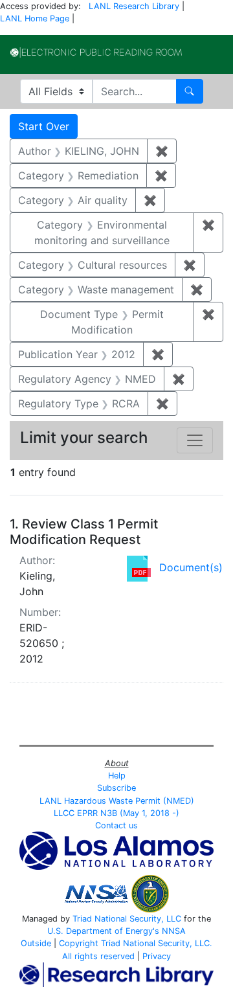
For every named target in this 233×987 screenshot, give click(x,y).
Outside (36, 943)
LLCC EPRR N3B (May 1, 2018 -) (116, 813)
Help (117, 775)
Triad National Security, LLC (126, 919)
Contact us (116, 825)
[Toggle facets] (195, 440)
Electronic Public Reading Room (96, 52)
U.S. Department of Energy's (103, 931)
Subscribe (116, 788)
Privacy (156, 956)
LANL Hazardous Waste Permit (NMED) (116, 801)
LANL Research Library (134, 6)
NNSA (174, 931)
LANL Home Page (34, 18)
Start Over (43, 126)
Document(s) (191, 567)
